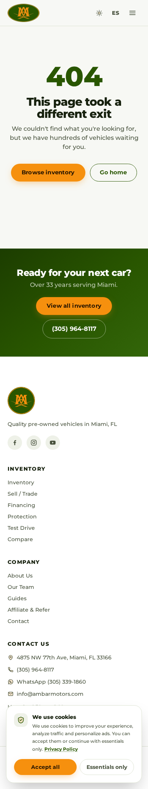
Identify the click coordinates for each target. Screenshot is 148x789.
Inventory (21, 482)
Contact (18, 621)
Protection (22, 516)
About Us (20, 575)
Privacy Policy (61, 749)
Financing (21, 505)
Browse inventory (48, 172)
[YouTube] (53, 442)
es (115, 12)
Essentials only (107, 767)
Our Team (21, 587)
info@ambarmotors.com (50, 693)
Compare (20, 539)
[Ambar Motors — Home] (23, 13)
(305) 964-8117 (74, 328)
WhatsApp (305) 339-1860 (51, 681)
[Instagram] (34, 442)
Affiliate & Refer (29, 609)
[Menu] (132, 12)
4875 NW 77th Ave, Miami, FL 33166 (64, 657)
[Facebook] (15, 442)
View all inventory (74, 305)
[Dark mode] (99, 13)
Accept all (45, 767)
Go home (113, 172)
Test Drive (21, 527)
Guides (17, 598)
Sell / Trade (23, 493)
